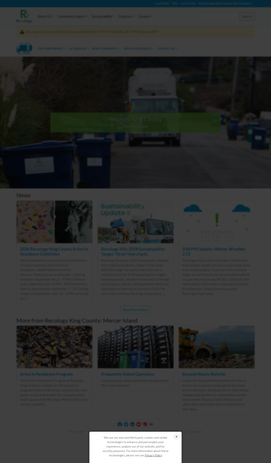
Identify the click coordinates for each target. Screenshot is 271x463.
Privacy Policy (153, 455)
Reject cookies (176, 437)
